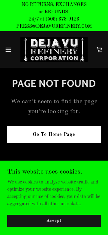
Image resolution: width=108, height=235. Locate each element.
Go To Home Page (54, 134)
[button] (10, 50)
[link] (54, 49)
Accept (53, 220)
